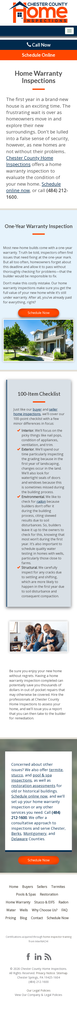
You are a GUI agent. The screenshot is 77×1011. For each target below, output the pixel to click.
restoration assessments (33, 785)
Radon (63, 902)
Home (13, 886)
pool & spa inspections (31, 778)
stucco (17, 775)
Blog (23, 918)
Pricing (10, 918)
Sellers (42, 886)
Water (11, 910)
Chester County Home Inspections (29, 161)
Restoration (49, 894)
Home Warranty (18, 902)
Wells (24, 910)
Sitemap (61, 973)
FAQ (64, 910)
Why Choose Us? (44, 910)
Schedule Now (38, 312)
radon (41, 501)
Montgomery (34, 833)
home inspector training (57, 937)
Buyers (27, 886)
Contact (37, 918)
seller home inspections (35, 411)
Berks (16, 833)
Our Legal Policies (39, 990)
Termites (58, 886)
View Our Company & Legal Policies (38, 995)
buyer (37, 409)
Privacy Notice (45, 973)
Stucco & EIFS (44, 902)
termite (56, 769)
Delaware (19, 838)
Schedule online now (29, 796)
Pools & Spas (26, 894)
